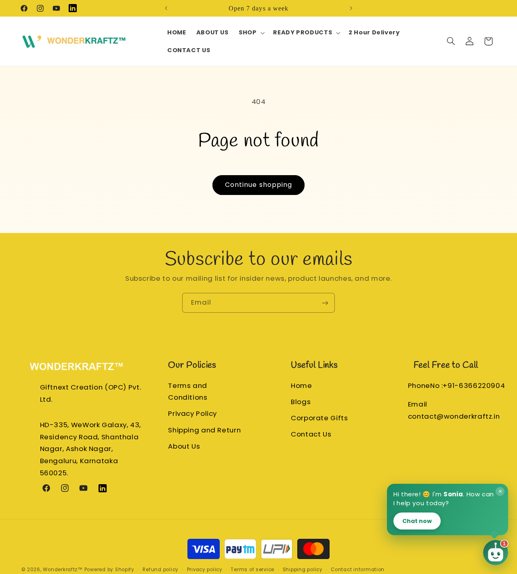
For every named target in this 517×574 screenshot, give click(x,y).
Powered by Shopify (109, 569)
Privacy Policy (192, 413)
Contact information (358, 569)
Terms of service (252, 569)
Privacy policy (205, 569)
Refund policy (161, 569)
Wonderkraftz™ (63, 569)
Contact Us (311, 434)
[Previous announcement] (166, 8)
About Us (184, 446)
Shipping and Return (204, 429)
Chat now (417, 521)
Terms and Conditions (187, 391)
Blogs (301, 401)
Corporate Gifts (319, 418)
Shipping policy (303, 569)
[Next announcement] (351, 8)
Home (301, 385)
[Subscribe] (325, 303)
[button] (250, 33)
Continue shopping (258, 184)
